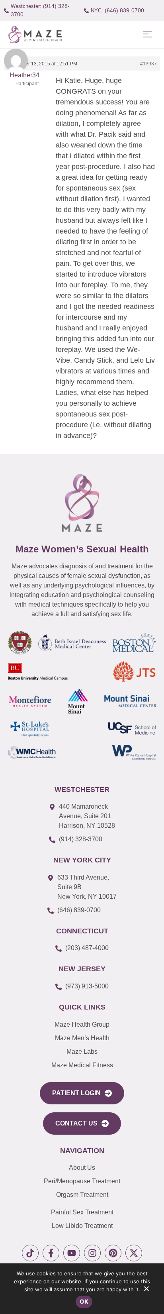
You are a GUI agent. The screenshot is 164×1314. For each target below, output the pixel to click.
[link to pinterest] (113, 1253)
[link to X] (133, 1253)
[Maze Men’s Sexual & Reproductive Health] (82, 503)
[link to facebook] (51, 1253)
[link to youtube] (71, 1253)
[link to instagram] (92, 1253)
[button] (147, 34)
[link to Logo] (35, 34)
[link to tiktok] (30, 1253)
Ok (84, 1301)
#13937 (148, 64)
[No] (146, 1290)
